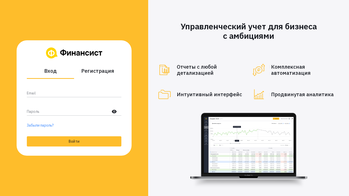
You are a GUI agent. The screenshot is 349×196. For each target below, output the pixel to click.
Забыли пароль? (40, 125)
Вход (50, 70)
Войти (74, 141)
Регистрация (97, 70)
